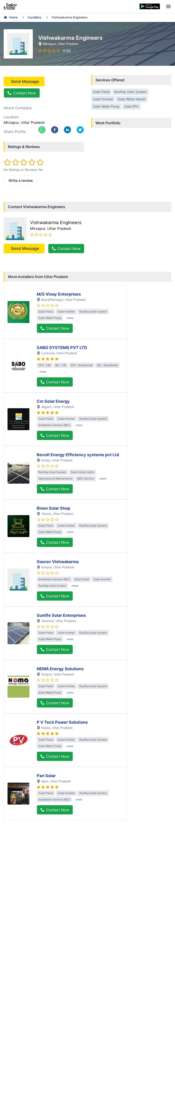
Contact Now (24, 93)
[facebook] (54, 129)
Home (13, 17)
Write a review (20, 180)
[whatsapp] (42, 129)
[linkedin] (67, 129)
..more (69, 318)
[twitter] (80, 129)
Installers (34, 17)
